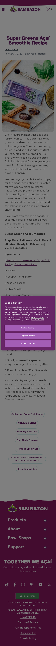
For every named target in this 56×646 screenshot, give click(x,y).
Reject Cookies (28, 336)
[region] (28, 323)
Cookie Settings (28, 328)
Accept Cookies (28, 343)
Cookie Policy (37, 320)
